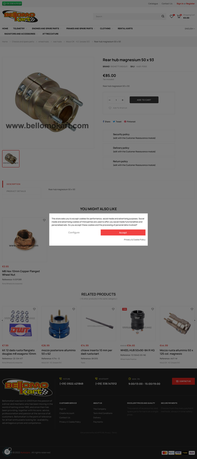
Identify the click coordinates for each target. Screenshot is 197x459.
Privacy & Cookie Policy (135, 239)
